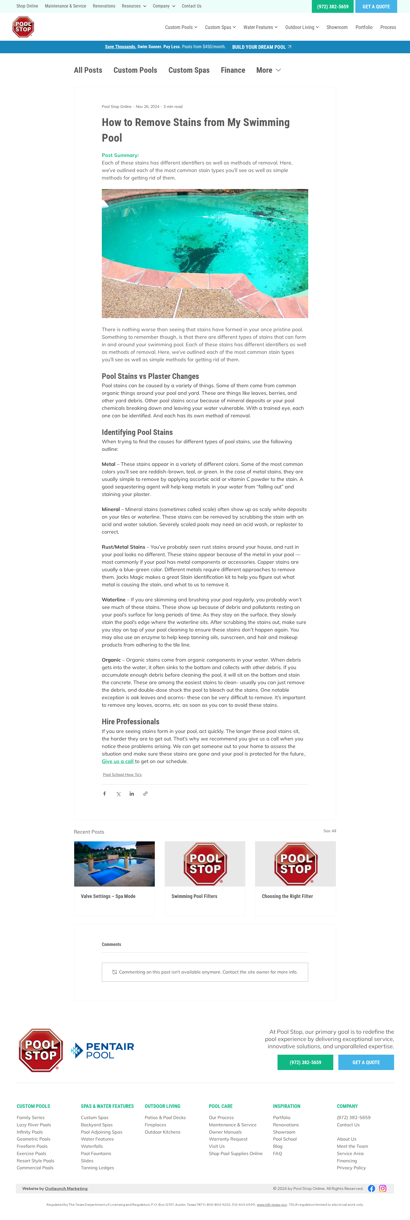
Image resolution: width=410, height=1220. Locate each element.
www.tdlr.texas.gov (272, 1204)
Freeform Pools (32, 1146)
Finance (233, 70)
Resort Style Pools (35, 1160)
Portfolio (281, 1117)
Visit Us (217, 1146)
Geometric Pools (33, 1139)
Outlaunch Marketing (66, 1188)
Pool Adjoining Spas (101, 1132)
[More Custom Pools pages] (195, 27)
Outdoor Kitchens (162, 1132)
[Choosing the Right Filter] (295, 864)
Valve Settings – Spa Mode (108, 896)
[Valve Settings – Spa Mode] (114, 864)
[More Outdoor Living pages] (317, 27)
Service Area (350, 1153)
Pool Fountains (96, 1153)
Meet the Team (352, 1146)
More (264, 70)
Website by (33, 1188)
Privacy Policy (351, 1167)
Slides (87, 1160)
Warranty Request (228, 1139)
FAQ (277, 1153)
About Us (346, 1139)
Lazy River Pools (34, 1124)
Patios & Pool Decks (165, 1117)
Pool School (285, 1139)
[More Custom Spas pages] (234, 27)
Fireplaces (155, 1124)
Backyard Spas (97, 1124)
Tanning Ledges (97, 1167)
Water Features (97, 1139)
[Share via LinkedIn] (131, 793)
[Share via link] (145, 793)
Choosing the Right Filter (287, 896)
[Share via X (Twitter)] (118, 793)
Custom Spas (189, 70)
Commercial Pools (35, 1167)
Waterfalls (92, 1146)
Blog (278, 1146)
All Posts (88, 70)
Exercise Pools (31, 1153)
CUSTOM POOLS (33, 1106)
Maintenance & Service (233, 1124)
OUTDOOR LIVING (162, 1106)
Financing (347, 1160)
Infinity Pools (30, 1132)
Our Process (221, 1117)
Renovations (286, 1124)
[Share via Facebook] (104, 793)
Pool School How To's (122, 774)
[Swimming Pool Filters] (205, 864)
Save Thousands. (120, 46)
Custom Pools (135, 70)
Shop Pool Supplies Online (236, 1153)
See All (330, 830)
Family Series (31, 1117)
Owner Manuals (225, 1132)
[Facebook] (371, 1188)
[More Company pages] (173, 6)
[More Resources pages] (144, 6)
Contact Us (348, 1124)
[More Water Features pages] (276, 27)
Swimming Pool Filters (194, 896)
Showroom (284, 1132)
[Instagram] (382, 1188)
